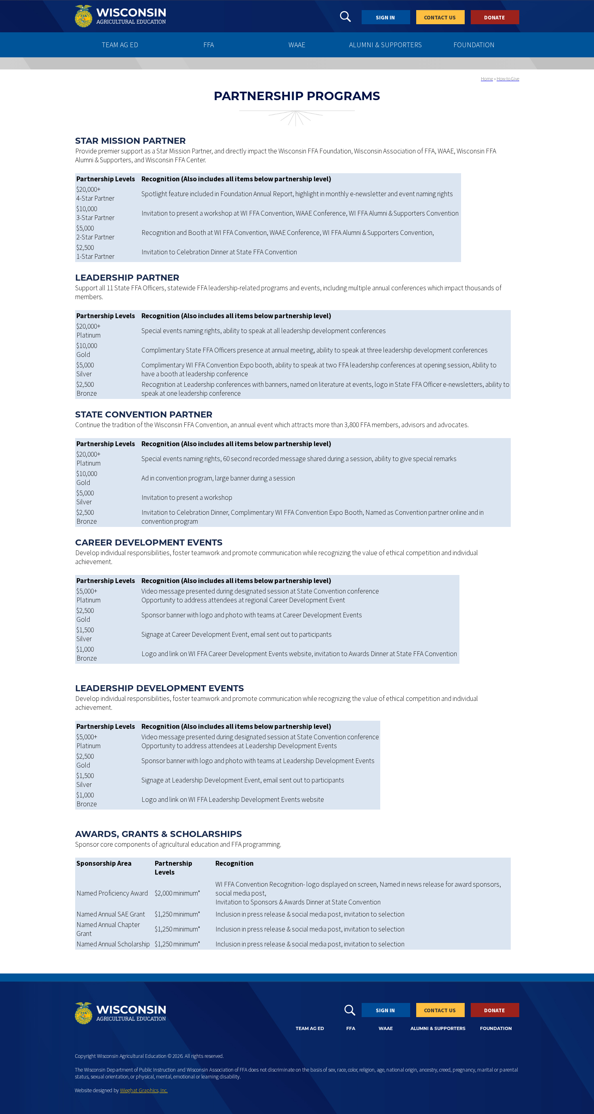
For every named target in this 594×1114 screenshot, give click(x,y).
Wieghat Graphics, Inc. (144, 1090)
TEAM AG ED (120, 44)
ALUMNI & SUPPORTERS (385, 44)
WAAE (297, 44)
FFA (208, 44)
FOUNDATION (474, 44)
